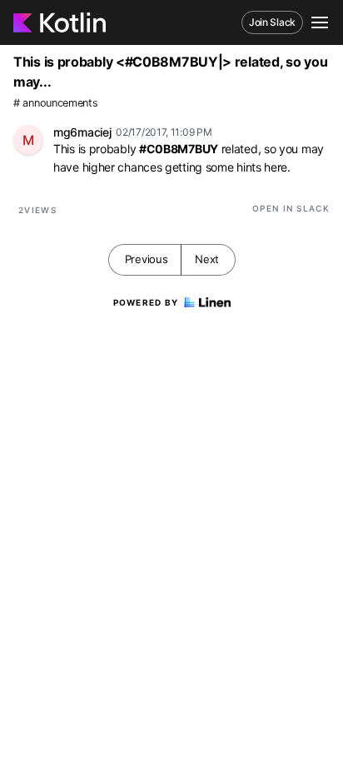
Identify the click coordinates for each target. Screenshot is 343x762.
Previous (146, 259)
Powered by (146, 302)
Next (207, 259)
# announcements (55, 103)
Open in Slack (291, 208)
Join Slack (272, 22)
